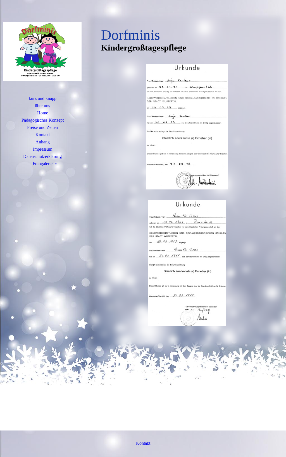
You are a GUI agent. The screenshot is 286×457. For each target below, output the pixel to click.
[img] (42, 51)
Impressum (42, 149)
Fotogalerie (43, 163)
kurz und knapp (42, 98)
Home (42, 112)
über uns (42, 105)
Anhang (42, 141)
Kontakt (42, 134)
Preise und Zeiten (42, 127)
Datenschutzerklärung (42, 156)
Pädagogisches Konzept (43, 120)
